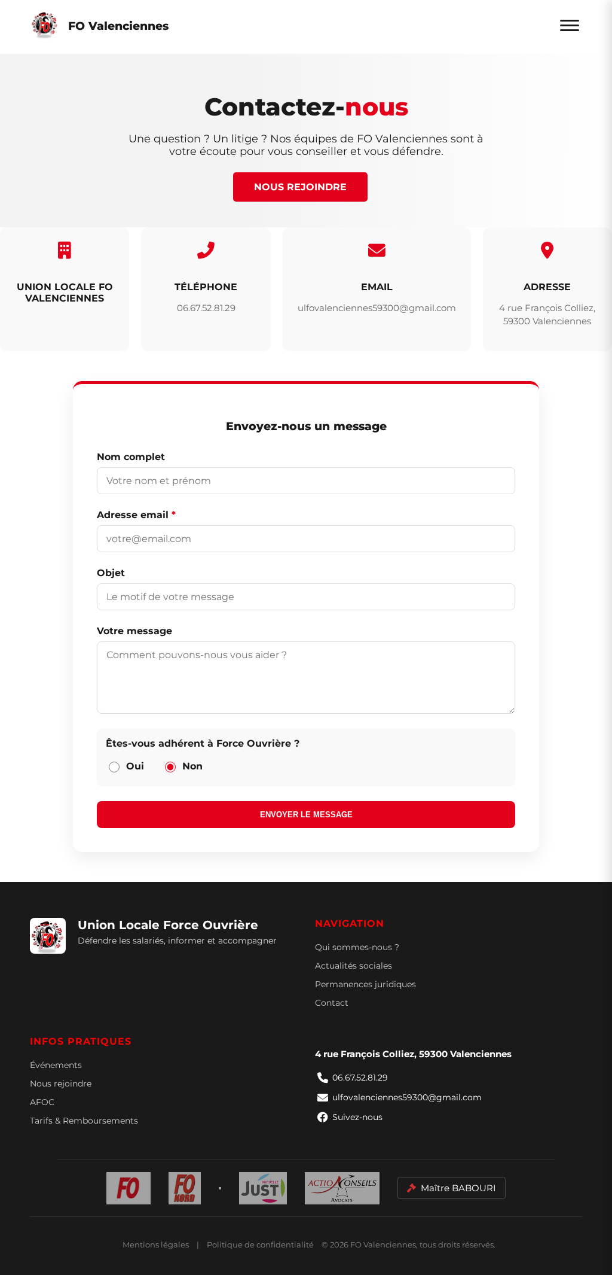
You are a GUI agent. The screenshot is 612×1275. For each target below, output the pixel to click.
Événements (56, 1065)
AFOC (42, 1102)
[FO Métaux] (220, 1188)
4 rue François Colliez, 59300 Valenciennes (413, 1054)
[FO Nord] (185, 1188)
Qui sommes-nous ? (357, 947)
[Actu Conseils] (342, 1188)
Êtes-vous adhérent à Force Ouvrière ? (202, 743)
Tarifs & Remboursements (84, 1120)
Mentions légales (156, 1244)
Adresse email (136, 515)
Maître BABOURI (458, 1188)
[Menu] (570, 26)
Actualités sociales (353, 965)
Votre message (134, 631)
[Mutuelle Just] (262, 1188)
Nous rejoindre (300, 187)
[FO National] (128, 1188)
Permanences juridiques (365, 984)
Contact (331, 1002)
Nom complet (131, 456)
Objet (111, 573)
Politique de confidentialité (260, 1244)
